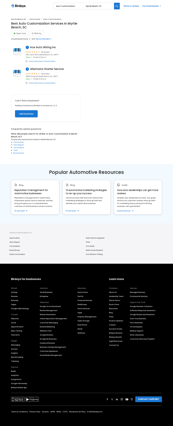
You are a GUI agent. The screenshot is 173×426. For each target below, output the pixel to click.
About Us (113, 292)
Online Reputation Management (53, 318)
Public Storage (83, 321)
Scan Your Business (138, 318)
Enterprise (44, 296)
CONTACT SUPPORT (148, 399)
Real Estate (82, 325)
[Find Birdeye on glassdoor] (132, 399)
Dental (80, 296)
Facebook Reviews (47, 343)
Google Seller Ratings (20, 308)
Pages (13, 304)
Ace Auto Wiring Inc (43, 47)
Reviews (14, 296)
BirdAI (13, 371)
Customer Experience (49, 351)
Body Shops (19, 153)
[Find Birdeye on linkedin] (117, 399)
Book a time (114, 304)
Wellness (81, 333)
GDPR (52, 412)
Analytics (15, 375)
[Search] (117, 6)
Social (13, 323)
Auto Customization (47, 61)
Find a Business (136, 323)
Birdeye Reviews (115, 333)
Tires (16, 150)
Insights (14, 353)
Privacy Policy (34, 412)
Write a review (131, 6)
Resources (113, 308)
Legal (80, 312)
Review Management (49, 310)
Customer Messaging (49, 323)
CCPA (65, 412)
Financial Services (85, 300)
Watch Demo (114, 300)
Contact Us (114, 345)
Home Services (84, 308)
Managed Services (137, 292)
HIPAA (58, 412)
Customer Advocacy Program (142, 339)
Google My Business (48, 339)
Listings (14, 292)
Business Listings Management (53, 347)
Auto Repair (19, 145)
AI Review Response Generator (142, 310)
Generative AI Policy (77, 412)
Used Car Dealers (17, 254)
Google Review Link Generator (142, 314)
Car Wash (90, 246)
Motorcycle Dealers (94, 250)
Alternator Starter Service (47, 69)
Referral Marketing (47, 327)
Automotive (34, 19)
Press (111, 317)
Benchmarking (17, 357)
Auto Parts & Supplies (95, 238)
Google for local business (50, 306)
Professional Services (139, 296)
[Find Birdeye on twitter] (112, 399)
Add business (26, 113)
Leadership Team (116, 296)
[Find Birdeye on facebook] (107, 399)
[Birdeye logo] (19, 6)
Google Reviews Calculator (141, 306)
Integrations (16, 379)
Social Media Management (51, 355)
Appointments (17, 327)
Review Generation (48, 314)
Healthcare (82, 304)
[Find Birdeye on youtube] (127, 399)
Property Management (87, 317)
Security (45, 412)
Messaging (15, 345)
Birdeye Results (115, 337)
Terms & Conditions (19, 412)
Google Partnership (19, 383)
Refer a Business (137, 335)
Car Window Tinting (94, 254)
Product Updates (116, 321)
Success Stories (115, 329)
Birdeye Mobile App (19, 387)
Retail (80, 329)
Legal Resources (115, 341)
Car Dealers (19, 147)
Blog (111, 312)
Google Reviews (46, 335)
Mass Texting (16, 331)
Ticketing (15, 361)
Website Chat (46, 331)
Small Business (46, 292)
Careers (112, 325)
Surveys (14, 349)
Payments (15, 335)
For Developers (136, 327)
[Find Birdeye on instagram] (122, 399)
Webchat (15, 318)
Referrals (14, 300)
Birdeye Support (136, 331)
